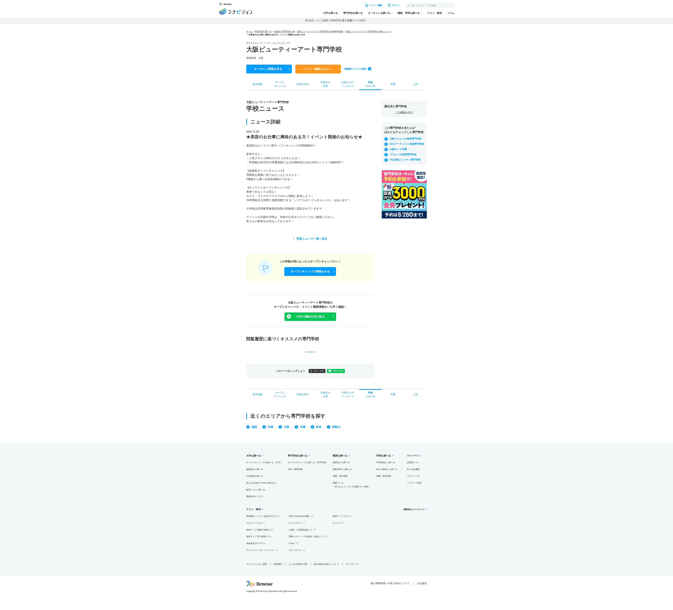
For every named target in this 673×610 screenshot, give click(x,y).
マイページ (413, 455)
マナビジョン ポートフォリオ (260, 550)
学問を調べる (383, 455)
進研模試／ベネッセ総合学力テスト (263, 516)
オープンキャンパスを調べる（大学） (264, 462)
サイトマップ (352, 564)
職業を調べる (340, 455)
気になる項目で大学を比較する (261, 483)
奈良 (319, 426)
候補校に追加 (355, 68)
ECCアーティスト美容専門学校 (407, 143)
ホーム (249, 31)
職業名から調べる (341, 462)
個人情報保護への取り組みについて (390, 583)
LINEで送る (338, 371)
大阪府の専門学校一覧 (284, 31)
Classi (292, 543)
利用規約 (278, 564)
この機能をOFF (404, 112)
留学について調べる (255, 490)
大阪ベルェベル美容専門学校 (406, 138)
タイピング (338, 523)
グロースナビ (295, 550)
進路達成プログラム (255, 543)
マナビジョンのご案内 (256, 564)
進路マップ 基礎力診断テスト (260, 530)
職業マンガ (352, 485)
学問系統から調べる (385, 462)
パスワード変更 (414, 483)
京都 (270, 426)
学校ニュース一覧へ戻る (312, 238)
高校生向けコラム (254, 496)
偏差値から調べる (254, 469)
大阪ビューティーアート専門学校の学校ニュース (368, 31)
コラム (451, 13)
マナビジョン (235, 11)
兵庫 (302, 426)
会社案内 (422, 583)
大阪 (286, 426)
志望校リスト (413, 462)
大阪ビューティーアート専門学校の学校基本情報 (320, 31)
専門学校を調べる (353, 13)
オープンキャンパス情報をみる (310, 271)
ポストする (319, 371)
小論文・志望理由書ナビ (300, 530)
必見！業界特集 (295, 469)
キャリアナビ (295, 523)
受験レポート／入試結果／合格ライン (306, 536)
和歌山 (336, 426)
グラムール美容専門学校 (403, 154)
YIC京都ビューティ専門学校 (405, 159)
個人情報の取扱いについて (326, 564)
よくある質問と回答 (298, 564)
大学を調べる (330, 13)
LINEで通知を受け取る (310, 316)
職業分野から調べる (342, 469)
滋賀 (254, 426)
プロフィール (413, 476)
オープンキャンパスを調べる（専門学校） (308, 462)
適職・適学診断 (340, 476)
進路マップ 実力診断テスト (259, 536)
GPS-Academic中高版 (299, 516)
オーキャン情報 (268, 68)
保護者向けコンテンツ (413, 509)
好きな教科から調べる (386, 469)
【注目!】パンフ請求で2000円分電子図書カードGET (335, 20)
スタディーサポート (255, 523)
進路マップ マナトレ (342, 516)
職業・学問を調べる (409, 13)
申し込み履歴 (413, 469)
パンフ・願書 (317, 68)
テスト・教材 (434, 13)
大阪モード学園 (398, 149)
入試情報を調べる (254, 476)
